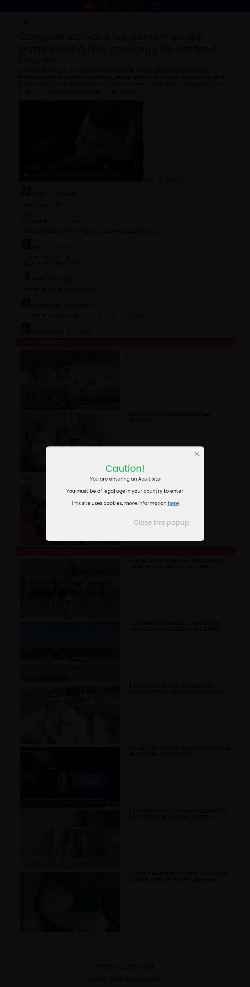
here (173, 503)
